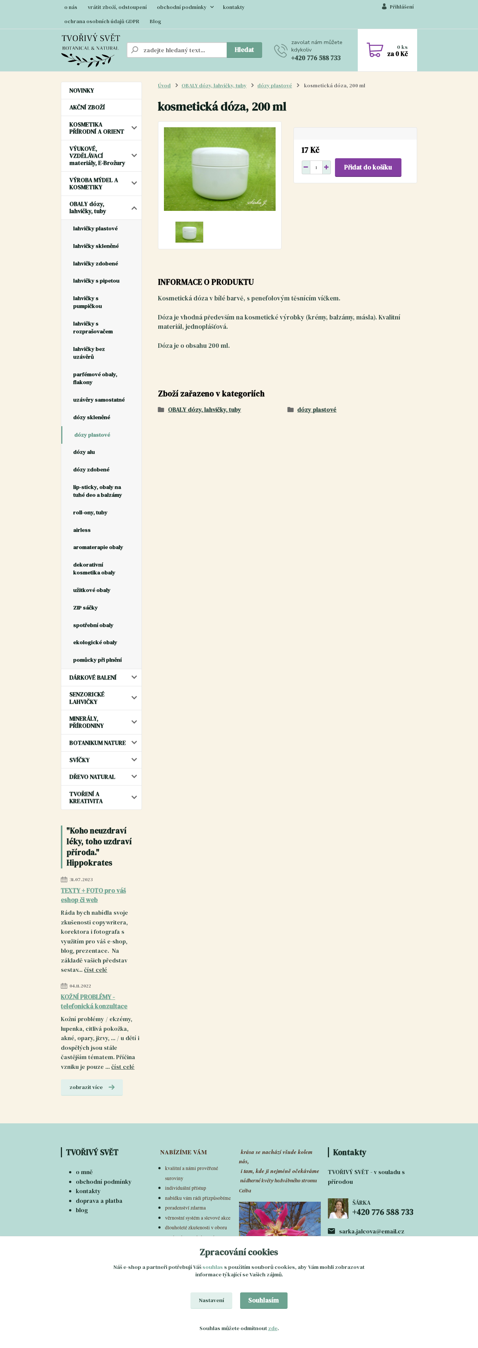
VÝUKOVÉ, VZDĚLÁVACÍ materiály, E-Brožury (97, 155)
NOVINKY (81, 90)
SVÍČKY (79, 760)
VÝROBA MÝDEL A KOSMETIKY (93, 183)
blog (82, 1210)
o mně (84, 1172)
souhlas (212, 1267)
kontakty (234, 7)
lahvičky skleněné (96, 246)
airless (82, 530)
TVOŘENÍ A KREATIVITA (86, 797)
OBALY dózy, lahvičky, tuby (87, 207)
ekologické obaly (95, 642)
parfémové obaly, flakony (95, 378)
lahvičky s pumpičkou (87, 302)
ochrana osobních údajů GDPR (101, 21)
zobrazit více (86, 1087)
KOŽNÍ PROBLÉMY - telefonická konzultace (94, 1001)
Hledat (244, 49)
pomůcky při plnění (97, 660)
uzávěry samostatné (99, 399)
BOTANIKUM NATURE (97, 743)
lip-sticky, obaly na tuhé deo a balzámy (97, 491)
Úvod (164, 85)
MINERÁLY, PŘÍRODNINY (86, 722)
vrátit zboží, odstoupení (117, 7)
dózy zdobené (91, 469)
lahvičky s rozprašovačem (93, 327)
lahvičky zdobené (95, 263)
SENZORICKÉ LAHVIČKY (87, 697)
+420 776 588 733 (316, 57)
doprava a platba (99, 1200)
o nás (70, 7)
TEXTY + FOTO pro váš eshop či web (93, 895)
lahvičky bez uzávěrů (89, 353)
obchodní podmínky (182, 7)
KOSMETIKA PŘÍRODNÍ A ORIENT (96, 127)
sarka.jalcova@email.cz (371, 1231)
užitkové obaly (92, 590)
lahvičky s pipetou (96, 280)
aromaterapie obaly (98, 547)
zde (272, 1328)
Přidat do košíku (368, 167)
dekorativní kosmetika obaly (94, 568)
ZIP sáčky (85, 607)
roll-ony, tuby (90, 512)
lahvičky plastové (95, 228)
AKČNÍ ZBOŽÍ (87, 107)
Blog (155, 21)
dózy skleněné (91, 417)
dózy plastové (92, 435)
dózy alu (84, 452)
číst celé (95, 969)
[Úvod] (90, 50)
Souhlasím (263, 1300)
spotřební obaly (93, 625)
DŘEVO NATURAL (92, 777)
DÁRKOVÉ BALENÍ (93, 677)
